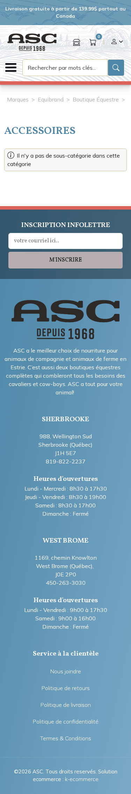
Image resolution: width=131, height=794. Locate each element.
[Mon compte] (117, 42)
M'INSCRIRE (65, 260)
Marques (18, 99)
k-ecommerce (82, 779)
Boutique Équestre (96, 99)
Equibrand (51, 99)
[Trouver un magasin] (76, 42)
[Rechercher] (116, 67)
